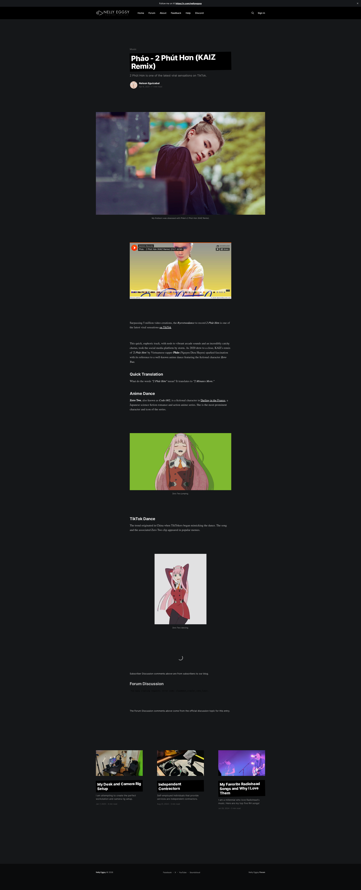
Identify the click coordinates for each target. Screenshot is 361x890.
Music (133, 49)
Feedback (176, 13)
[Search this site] (252, 13)
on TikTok (165, 327)
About (163, 13)
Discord (199, 13)
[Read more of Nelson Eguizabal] (134, 85)
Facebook (167, 872)
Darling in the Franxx (213, 400)
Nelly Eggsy (101, 872)
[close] (357, 3)
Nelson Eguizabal (149, 83)
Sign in (261, 13)
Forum (151, 13)
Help (188, 13)
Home (141, 13)
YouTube (183, 872)
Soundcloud (195, 872)
